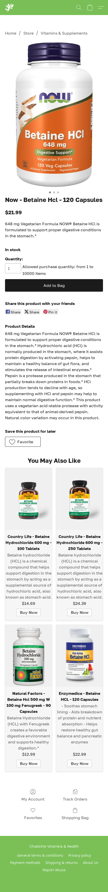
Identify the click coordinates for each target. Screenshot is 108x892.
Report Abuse (54, 869)
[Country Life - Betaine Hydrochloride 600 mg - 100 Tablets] (28, 499)
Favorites (33, 817)
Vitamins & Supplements (64, 33)
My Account (32, 799)
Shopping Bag (75, 817)
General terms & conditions (40, 855)
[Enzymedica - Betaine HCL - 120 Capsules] (79, 656)
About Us (90, 862)
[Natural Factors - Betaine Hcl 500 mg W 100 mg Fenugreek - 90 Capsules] (28, 656)
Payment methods (25, 862)
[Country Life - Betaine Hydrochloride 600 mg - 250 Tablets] (79, 499)
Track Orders (75, 799)
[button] (9, 7)
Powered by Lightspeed (54, 878)
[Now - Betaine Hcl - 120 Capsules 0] (54, 115)
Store (28, 33)
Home (10, 33)
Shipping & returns (61, 862)
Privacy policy (79, 855)
